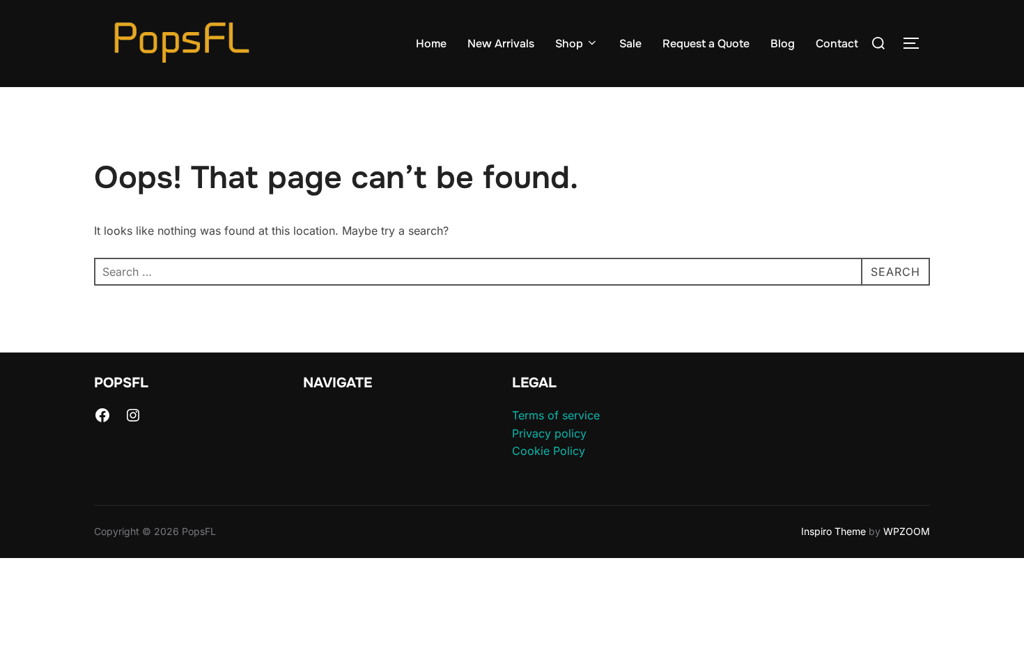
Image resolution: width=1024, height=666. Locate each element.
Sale (630, 43)
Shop (569, 43)
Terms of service (556, 415)
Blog (782, 43)
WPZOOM (906, 531)
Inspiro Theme (833, 531)
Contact (837, 43)
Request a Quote (706, 43)
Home (431, 43)
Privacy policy (549, 433)
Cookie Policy (548, 451)
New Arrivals (500, 43)
